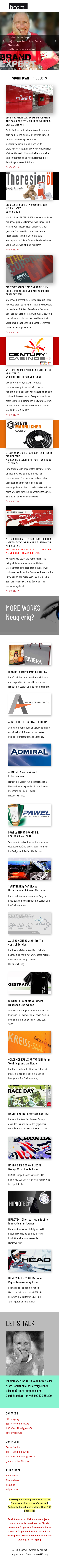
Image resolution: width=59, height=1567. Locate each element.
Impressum (17, 1554)
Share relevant (13, 1480)
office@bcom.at (14, 1432)
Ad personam (12, 1489)
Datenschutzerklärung (37, 1554)
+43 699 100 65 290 (40, 1395)
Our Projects (12, 1475)
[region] (29, 41)
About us (10, 1484)
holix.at (43, 1549)
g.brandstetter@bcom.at (18, 1461)
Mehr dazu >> (12, 166)
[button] (3, 41)
